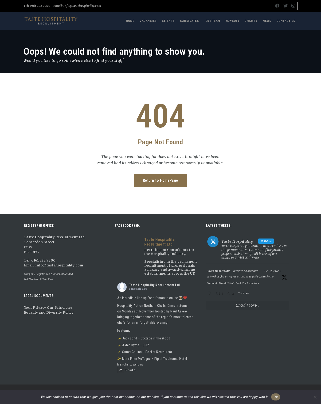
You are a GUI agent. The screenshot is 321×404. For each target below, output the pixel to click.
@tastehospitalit (245, 271)
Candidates (189, 21)
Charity (251, 21)
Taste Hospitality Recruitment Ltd (154, 285)
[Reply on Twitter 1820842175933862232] (210, 293)
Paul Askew (178, 311)
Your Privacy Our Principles (48, 307)
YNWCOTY (232, 21)
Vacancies (148, 21)
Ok (276, 397)
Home (130, 21)
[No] (315, 397)
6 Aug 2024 (272, 271)
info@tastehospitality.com (82, 6)
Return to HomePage (160, 180)
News (267, 21)
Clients (168, 21)
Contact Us (286, 21)
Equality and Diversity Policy (49, 312)
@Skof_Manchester (263, 276)
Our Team (212, 21)
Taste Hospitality (218, 271)
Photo (130, 370)
